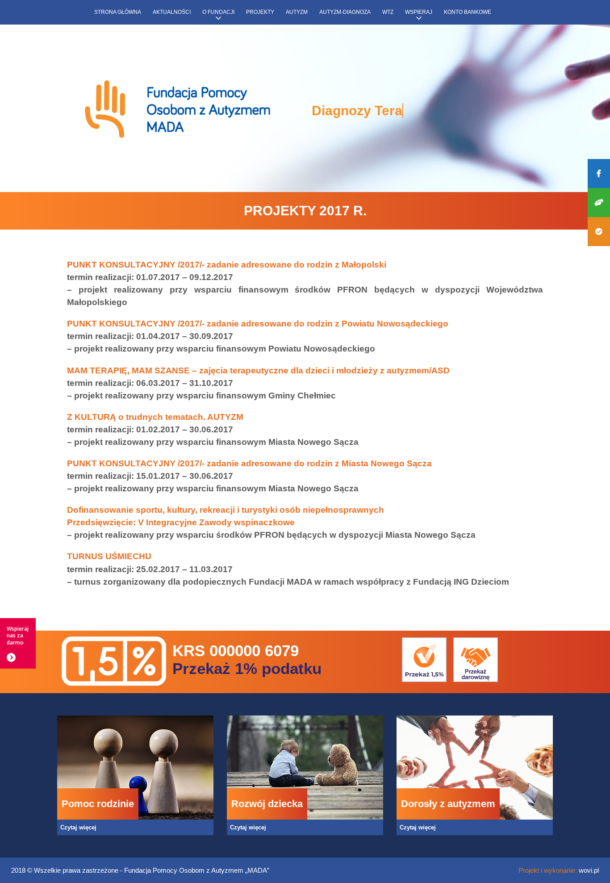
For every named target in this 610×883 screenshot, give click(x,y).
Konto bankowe (467, 12)
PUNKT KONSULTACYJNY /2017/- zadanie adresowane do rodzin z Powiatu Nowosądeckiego (257, 323)
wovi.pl (589, 870)
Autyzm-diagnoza (345, 12)
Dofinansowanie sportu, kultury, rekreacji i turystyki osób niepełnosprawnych (225, 510)
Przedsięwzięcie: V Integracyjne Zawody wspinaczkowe (181, 522)
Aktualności (172, 12)
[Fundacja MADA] (177, 109)
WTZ (387, 12)
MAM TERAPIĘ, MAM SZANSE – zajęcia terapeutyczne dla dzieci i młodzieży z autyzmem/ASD (258, 370)
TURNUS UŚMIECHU (109, 556)
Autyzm (297, 12)
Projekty (260, 12)
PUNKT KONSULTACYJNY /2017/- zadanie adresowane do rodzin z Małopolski (226, 264)
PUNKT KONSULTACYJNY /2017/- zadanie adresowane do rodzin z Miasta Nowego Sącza (249, 463)
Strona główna (117, 12)
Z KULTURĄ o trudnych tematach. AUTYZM (155, 417)
